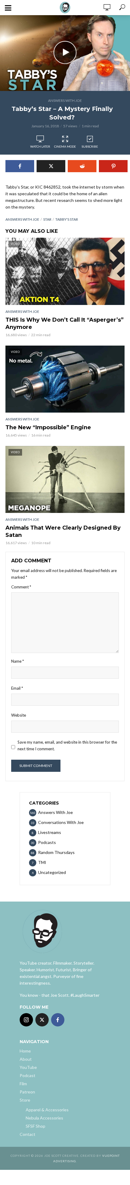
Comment (21, 586)
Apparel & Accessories (47, 1109)
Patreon (27, 1091)
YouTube (28, 1067)
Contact (27, 1134)
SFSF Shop (35, 1126)
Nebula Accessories (44, 1117)
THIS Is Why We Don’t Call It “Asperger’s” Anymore (64, 323)
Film (23, 1083)
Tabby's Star (66, 219)
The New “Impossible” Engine (48, 427)
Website (18, 715)
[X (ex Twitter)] (42, 1019)
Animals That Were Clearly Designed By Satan (63, 531)
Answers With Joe (65, 100)
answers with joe (22, 219)
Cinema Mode (65, 146)
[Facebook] (57, 1019)
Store (25, 1100)
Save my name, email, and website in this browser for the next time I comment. (67, 745)
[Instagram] (26, 1019)
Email (17, 688)
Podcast (27, 1075)
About (26, 1059)
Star (47, 219)
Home (25, 1050)
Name (17, 661)
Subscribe (90, 146)
